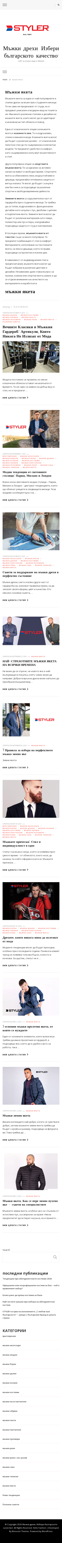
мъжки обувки (10, 317)
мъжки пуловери (12, 320)
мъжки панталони (32, 463)
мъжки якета (47, 320)
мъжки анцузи (10, 458)
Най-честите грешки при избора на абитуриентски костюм (29, 1303)
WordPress (47, 1531)
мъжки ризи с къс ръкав (15, 1457)
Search (6, 1249)
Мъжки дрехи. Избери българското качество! (31, 52)
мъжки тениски (11, 467)
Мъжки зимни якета (16, 1115)
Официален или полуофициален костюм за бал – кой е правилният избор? (31, 1287)
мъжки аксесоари (29, 456)
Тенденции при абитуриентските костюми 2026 (27, 1278)
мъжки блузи (29, 458)
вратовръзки (10, 456)
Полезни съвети (11, 322)
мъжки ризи (30, 320)
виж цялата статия (14, 398)
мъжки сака (46, 465)
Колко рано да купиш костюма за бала (22, 1295)
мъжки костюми (30, 315)
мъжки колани (10, 461)
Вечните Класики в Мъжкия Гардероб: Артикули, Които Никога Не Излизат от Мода (27, 331)
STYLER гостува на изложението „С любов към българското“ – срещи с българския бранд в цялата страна (29, 1314)
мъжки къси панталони (14, 1401)
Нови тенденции (11, 1495)
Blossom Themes (20, 1531)
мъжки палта (29, 317)
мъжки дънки (10, 315)
